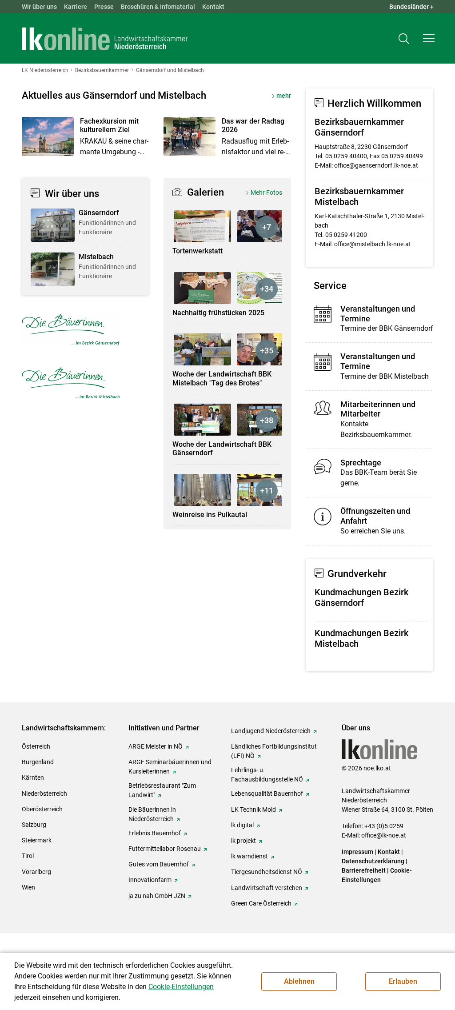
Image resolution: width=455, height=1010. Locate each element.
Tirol (28, 855)
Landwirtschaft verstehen (266, 887)
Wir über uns (39, 6)
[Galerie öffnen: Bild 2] (265, 226)
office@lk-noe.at (383, 835)
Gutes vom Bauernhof (158, 864)
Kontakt (213, 6)
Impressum (357, 851)
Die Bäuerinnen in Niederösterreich (152, 814)
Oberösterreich (42, 809)
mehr (283, 95)
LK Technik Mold (253, 809)
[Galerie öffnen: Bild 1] (202, 226)
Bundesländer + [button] (411, 6)
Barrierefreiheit (364, 870)
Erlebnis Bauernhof (154, 833)
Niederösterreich (44, 793)
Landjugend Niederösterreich (271, 730)
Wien (28, 887)
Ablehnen (299, 981)
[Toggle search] (404, 38)
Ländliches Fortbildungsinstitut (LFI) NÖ (274, 751)
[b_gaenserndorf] (71, 329)
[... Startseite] (105, 38)
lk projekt (243, 840)
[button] (429, 38)
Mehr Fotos (266, 192)
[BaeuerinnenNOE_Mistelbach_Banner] (71, 382)
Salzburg (34, 824)
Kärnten (33, 777)
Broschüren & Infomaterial (158, 6)
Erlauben (403, 981)
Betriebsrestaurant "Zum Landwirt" (162, 790)
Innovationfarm (150, 879)
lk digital (242, 825)
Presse (104, 6)
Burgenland (38, 762)
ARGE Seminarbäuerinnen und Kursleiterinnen (170, 766)
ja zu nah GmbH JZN (156, 895)
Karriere (75, 6)
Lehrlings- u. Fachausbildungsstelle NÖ (267, 774)
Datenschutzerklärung (373, 861)
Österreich (36, 746)
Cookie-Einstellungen (181, 986)
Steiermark (37, 840)
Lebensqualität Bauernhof (267, 793)
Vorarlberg (36, 871)
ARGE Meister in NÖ (155, 746)
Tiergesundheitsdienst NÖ (266, 871)
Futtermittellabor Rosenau (164, 848)
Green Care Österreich (261, 903)
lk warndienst (249, 856)
